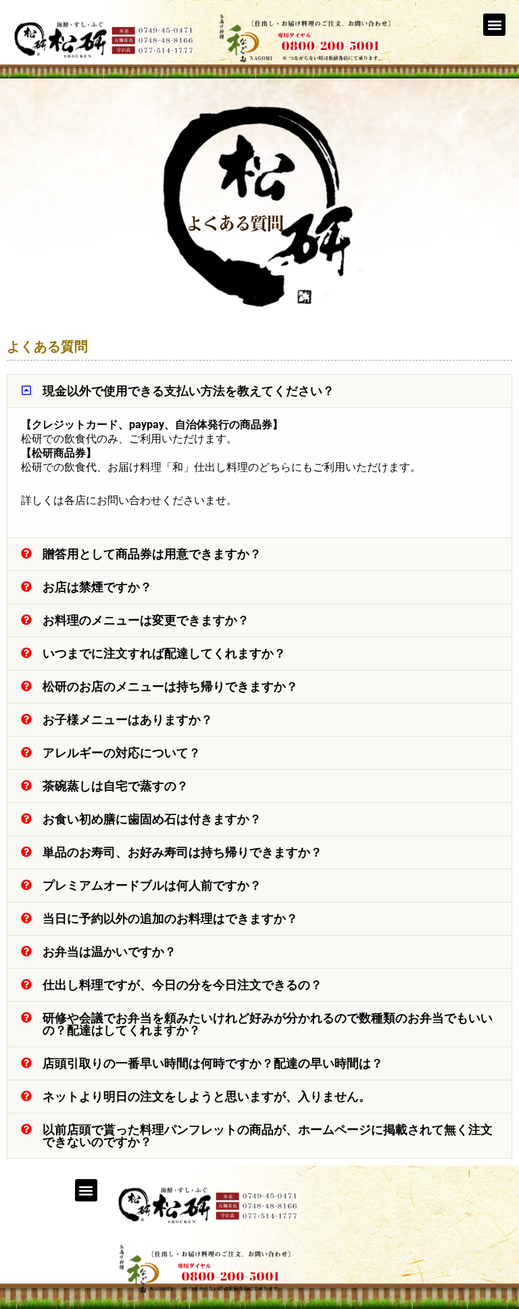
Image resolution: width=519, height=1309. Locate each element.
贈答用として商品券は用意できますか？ (152, 554)
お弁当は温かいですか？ (109, 951)
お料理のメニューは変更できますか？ (146, 620)
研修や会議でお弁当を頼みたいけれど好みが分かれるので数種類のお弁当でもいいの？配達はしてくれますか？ (268, 1024)
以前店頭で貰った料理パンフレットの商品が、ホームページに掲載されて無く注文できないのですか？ (268, 1135)
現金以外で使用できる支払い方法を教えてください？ (189, 391)
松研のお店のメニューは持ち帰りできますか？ (170, 686)
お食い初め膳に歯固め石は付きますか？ (152, 819)
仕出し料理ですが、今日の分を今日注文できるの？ (182, 985)
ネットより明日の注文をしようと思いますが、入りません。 (207, 1096)
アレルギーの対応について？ (122, 752)
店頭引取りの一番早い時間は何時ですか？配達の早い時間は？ (213, 1063)
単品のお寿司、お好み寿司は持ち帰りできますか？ (182, 852)
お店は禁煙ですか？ (97, 587)
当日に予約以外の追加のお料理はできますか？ (170, 918)
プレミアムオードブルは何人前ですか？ (152, 885)
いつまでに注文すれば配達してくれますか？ (164, 653)
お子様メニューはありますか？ (128, 719)
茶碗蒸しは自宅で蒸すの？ (116, 786)
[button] (494, 25)
